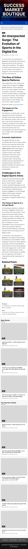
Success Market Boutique (14, 10)
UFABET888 (16, 104)
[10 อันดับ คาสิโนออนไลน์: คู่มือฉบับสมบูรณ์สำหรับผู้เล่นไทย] (14, 493)
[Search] (26, 23)
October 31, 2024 (14, 55)
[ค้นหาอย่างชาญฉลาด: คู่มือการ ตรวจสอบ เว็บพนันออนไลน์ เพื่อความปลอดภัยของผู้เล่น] (14, 384)
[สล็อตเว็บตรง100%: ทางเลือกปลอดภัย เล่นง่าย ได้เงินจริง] (14, 331)
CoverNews (23, 544)
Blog (4, 32)
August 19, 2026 (14, 345)
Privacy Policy (13, 540)
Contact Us (5, 540)
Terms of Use (21, 540)
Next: (13, 312)
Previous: (13, 305)
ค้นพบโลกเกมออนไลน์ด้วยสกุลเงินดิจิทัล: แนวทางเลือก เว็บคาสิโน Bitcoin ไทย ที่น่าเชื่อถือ (13, 369)
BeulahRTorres (6, 55)
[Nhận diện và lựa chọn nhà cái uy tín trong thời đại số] (14, 519)
